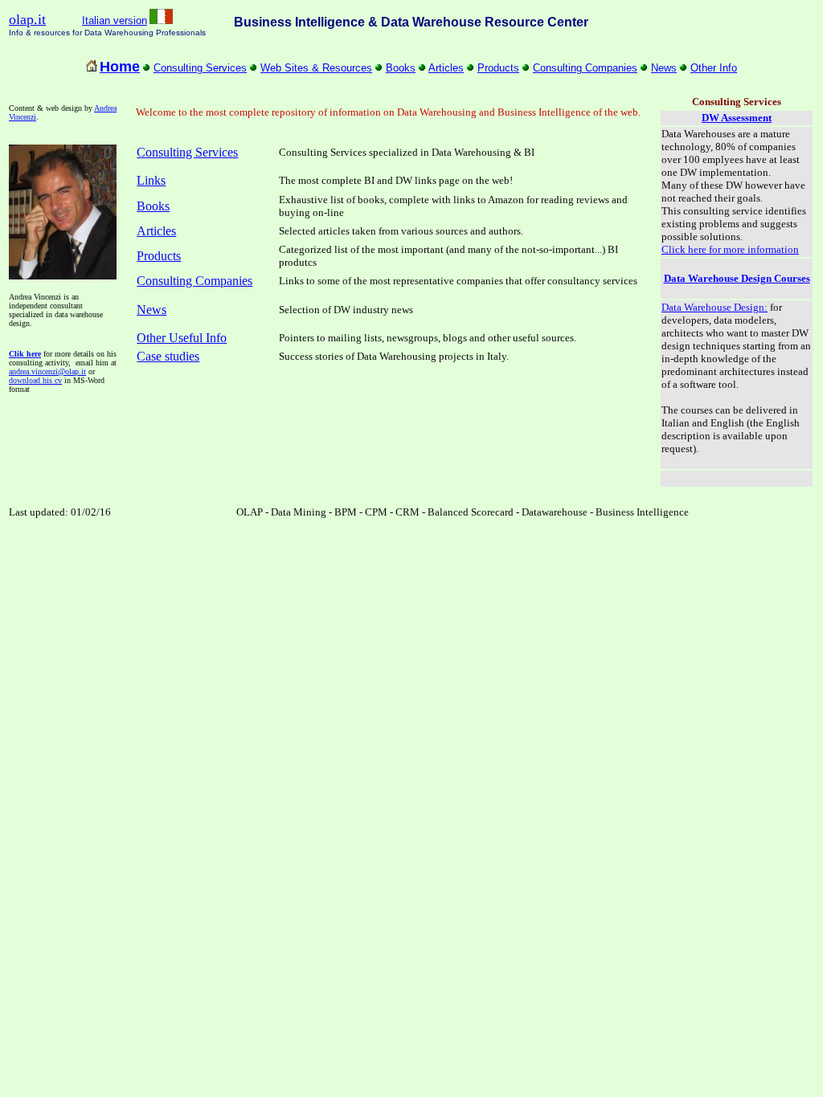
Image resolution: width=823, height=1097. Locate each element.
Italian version (114, 20)
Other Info (713, 68)
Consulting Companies (585, 68)
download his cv (35, 380)
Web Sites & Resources (316, 68)
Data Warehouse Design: (714, 307)
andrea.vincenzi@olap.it (47, 371)
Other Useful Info (182, 338)
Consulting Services (200, 68)
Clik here (25, 353)
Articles (446, 68)
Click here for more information (730, 249)
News (664, 68)
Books (401, 68)
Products (498, 68)
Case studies (168, 356)
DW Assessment (737, 118)
